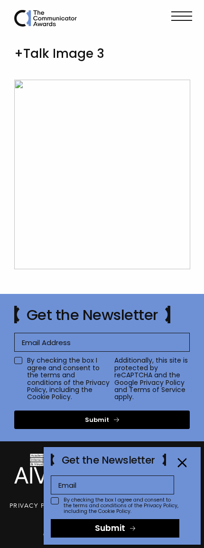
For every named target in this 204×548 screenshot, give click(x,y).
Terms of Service (157, 389)
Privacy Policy (162, 382)
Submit (97, 419)
